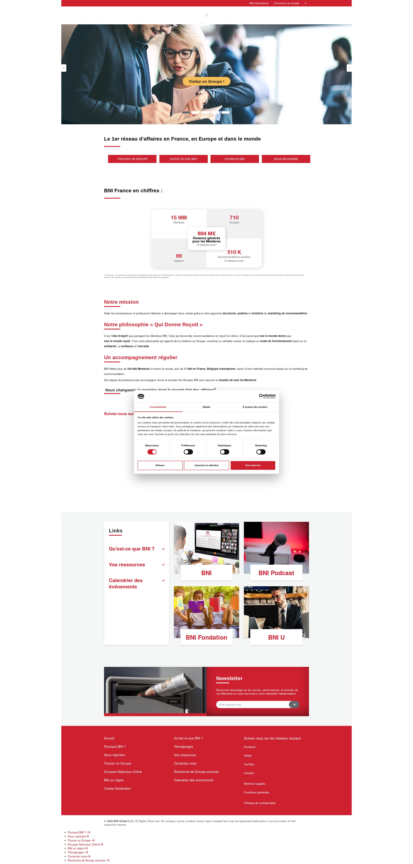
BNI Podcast (276, 572)
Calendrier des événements (126, 583)
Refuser (160, 465)
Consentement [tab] (158, 407)
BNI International (259, 3)
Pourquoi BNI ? (115, 746)
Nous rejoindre (114, 754)
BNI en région (114, 780)
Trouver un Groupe (117, 763)
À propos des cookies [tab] (254, 407)
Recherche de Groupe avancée (196, 771)
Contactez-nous (185, 763)
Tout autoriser (253, 465)
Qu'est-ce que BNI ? (132, 548)
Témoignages (183, 746)
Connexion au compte (286, 3)
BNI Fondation (206, 637)
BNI (206, 572)
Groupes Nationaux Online (123, 771)
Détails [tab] (207, 407)
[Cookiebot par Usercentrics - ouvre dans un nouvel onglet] (261, 396)
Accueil (109, 738)
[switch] (188, 452)
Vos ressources (127, 564)
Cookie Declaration (117, 788)
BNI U (276, 637)
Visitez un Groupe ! (206, 81)
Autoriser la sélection (207, 465)
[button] (63, 68)
